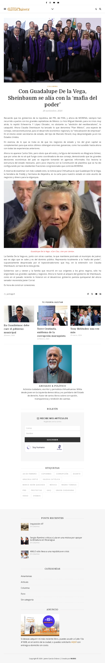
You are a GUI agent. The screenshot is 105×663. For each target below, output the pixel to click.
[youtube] (54, 2)
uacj (49, 490)
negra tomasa (69, 485)
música (53, 485)
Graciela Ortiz (30, 479)
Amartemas (26, 576)
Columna (52, 86)
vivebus (37, 496)
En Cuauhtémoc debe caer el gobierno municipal (16, 329)
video (25, 496)
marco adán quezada (34, 485)
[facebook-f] (46, 2)
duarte (77, 474)
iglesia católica (51, 479)
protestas (36, 490)
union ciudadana (65, 490)
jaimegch (11, 294)
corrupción (62, 474)
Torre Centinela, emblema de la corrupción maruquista (51, 332)
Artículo (24, 582)
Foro (23, 593)
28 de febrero (30, 474)
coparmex (46, 474)
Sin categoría (27, 599)
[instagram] (50, 2)
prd (24, 490)
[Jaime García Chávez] (18, 9)
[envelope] (58, 2)
